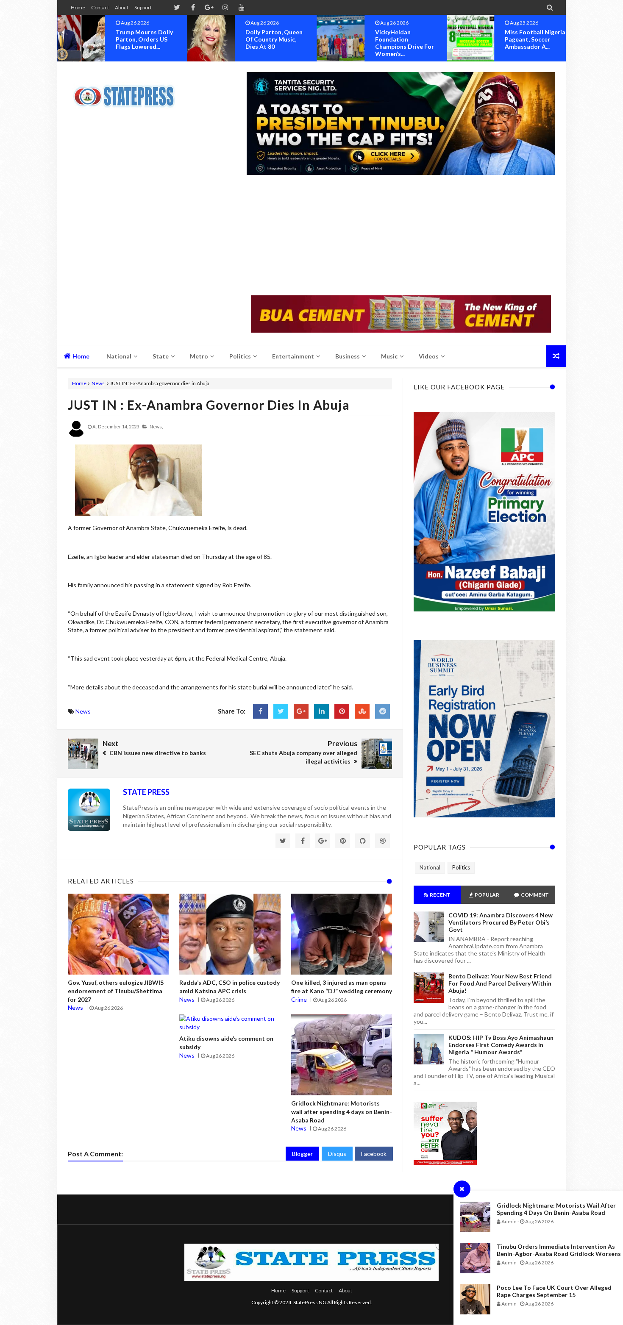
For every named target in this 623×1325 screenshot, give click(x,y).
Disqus (337, 1153)
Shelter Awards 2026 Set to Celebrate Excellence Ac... (534, 39)
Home (78, 7)
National (430, 867)
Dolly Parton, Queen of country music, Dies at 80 (144, 39)
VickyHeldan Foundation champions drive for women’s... (274, 42)
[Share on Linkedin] (321, 711)
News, (156, 426)
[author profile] (76, 435)
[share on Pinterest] (341, 711)
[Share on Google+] (301, 711)
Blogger (302, 1153)
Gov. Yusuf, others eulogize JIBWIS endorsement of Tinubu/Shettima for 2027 (116, 991)
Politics (461, 867)
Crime (299, 999)
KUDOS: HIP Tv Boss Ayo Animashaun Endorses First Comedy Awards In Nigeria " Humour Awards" (500, 1045)
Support (143, 7)
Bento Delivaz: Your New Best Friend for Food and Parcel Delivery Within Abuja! (500, 983)
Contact (100, 7)
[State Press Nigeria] (128, 91)
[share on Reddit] (382, 711)
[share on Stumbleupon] (362, 711)
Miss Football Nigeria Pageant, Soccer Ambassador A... (405, 39)
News (98, 383)
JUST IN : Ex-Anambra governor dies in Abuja (209, 404)
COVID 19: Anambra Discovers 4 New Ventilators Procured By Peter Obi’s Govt (500, 922)
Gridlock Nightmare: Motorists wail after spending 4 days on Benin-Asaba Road (556, 1209)
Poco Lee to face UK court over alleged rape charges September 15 (554, 1291)
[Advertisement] (401, 236)
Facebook (374, 1153)
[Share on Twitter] (280, 711)
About (121, 7)
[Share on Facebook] (260, 711)
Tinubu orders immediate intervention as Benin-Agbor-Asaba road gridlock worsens (559, 1250)
